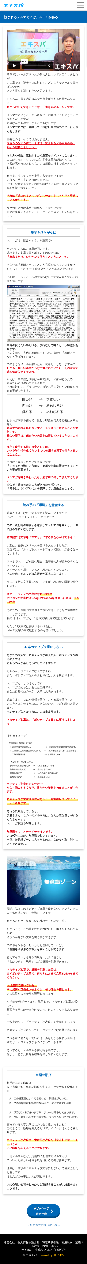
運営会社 (9, 1242)
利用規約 (66, 1242)
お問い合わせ (50, 1246)
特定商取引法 (50, 1242)
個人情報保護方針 (28, 1242)
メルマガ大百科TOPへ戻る (43, 1225)
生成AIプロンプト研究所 (50, 1249)
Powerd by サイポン (52, 1255)
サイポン (27, 1249)
